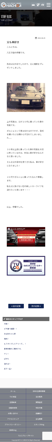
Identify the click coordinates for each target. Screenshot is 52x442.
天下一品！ (8, 368)
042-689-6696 (43, 5)
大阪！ (6, 323)
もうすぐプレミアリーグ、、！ (15, 343)
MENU (48, 4)
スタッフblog (39, 424)
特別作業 (39, 408)
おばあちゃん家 (10, 333)
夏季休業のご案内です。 (13, 348)
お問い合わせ (13, 413)
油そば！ (7, 363)
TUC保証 (13, 396)
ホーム (12, 391)
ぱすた (6, 358)
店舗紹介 (39, 413)
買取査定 (39, 402)
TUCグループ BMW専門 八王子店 (11, 5)
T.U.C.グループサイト (26, 435)
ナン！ (6, 353)
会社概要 (39, 419)
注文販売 (39, 396)
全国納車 (13, 402)
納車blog (12, 430)
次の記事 (35, 306)
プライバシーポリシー (13, 424)
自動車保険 (13, 408)
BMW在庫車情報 (39, 391)
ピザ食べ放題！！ (10, 328)
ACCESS (38, 5)
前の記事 (16, 306)
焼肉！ (6, 338)
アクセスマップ (13, 419)
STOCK (33, 5)
